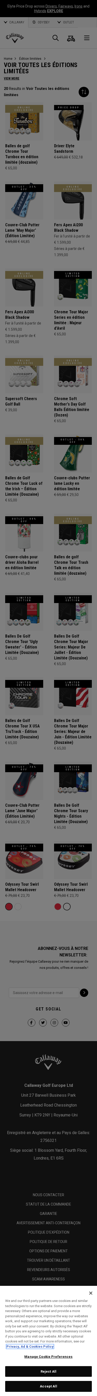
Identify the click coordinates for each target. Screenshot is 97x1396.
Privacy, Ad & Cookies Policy (30, 1346)
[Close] (90, 1293)
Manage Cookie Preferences (48, 1357)
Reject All (48, 1371)
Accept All (48, 1386)
